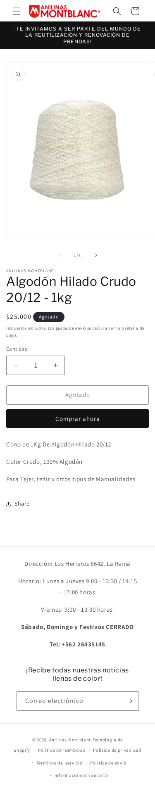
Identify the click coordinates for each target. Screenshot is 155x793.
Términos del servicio (59, 763)
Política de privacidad (117, 750)
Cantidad (17, 348)
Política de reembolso (62, 750)
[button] (16, 11)
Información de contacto (81, 775)
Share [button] (22, 503)
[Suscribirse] (129, 701)
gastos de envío (71, 328)
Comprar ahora (77, 419)
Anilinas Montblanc (70, 740)
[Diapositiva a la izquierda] (59, 255)
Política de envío (108, 763)
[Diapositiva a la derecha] (96, 255)
